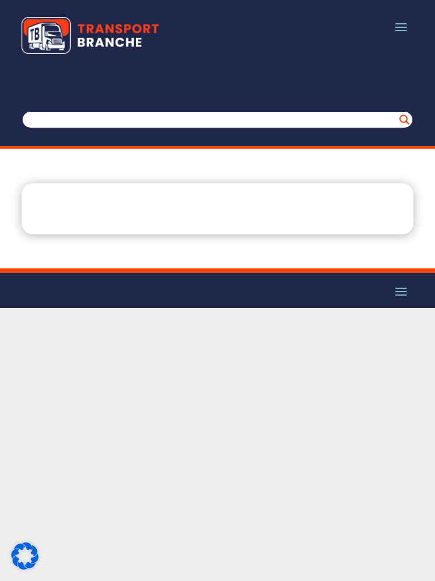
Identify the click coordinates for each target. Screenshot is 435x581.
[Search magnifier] (404, 120)
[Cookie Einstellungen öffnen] (25, 566)
